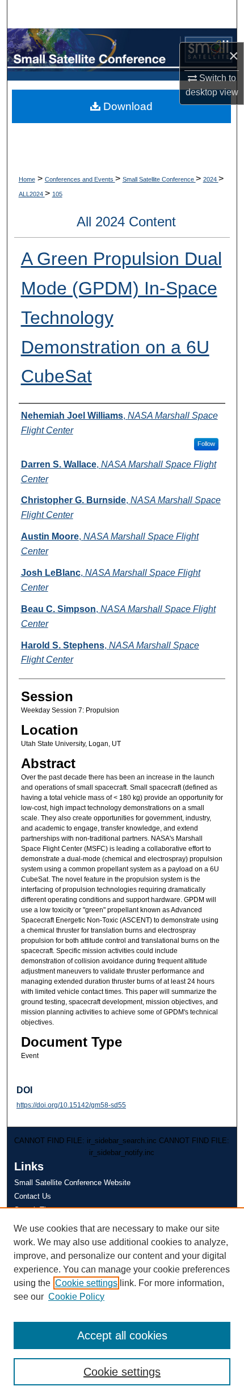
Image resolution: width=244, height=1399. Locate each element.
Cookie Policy (76, 1296)
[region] (122, 1303)
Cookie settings (86, 1283)
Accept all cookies (122, 1335)
